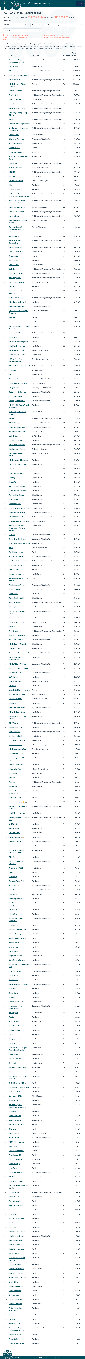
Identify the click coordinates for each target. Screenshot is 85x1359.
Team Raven (13, 370)
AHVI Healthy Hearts (17, 486)
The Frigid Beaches (16, 753)
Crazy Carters (14, 993)
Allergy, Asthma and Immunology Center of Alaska (17, 528)
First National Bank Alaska (19, 75)
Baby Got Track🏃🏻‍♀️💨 (17, 881)
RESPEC (12, 172)
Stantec (12, 782)
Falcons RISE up (15, 673)
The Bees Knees (15, 1291)
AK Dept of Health (16, 71)
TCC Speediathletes (16, 473)
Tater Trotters (14, 846)
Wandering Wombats (17, 1124)
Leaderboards (27, 1358)
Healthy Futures (40, 3)
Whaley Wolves (15, 1120)
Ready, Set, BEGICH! (16, 598)
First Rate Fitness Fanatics (19, 668)
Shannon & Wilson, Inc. (17, 333)
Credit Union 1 (14, 148)
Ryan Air (12, 317)
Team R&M (13, 104)
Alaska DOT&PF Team (17, 108)
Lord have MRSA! (15, 736)
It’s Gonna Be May (16, 396)
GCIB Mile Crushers (16, 282)
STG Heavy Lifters (16, 469)
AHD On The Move (16, 1177)
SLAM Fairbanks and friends (19, 508)
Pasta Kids (13, 1146)
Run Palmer (13, 337)
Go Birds (12, 1319)
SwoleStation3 (14, 1323)
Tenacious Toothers (16, 152)
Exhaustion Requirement (18, 431)
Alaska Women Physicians (18, 460)
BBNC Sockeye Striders (17, 207)
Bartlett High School (16, 495)
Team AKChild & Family (17, 355)
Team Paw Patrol (15, 189)
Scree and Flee (14, 322)
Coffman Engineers (16, 91)
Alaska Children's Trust (17, 664)
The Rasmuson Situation (18, 585)
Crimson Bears (14, 648)
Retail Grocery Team (16, 1249)
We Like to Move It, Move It (19, 690)
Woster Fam (13, 947)
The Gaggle (13, 594)
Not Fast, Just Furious (17, 449)
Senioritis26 (13, 1339)
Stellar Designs (14, 833)
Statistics (47, 1358)
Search (35, 1358)
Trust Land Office (15, 971)
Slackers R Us (14, 1295)
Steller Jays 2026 (15, 1096)
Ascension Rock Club (16, 350)
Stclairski (12, 686)
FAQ (50, 3)
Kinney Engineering (16, 247)
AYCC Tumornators (16, 640)
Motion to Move (15, 841)
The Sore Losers (15, 797)
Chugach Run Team (16, 1159)
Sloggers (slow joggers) (18, 929)
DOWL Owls (13, 95)
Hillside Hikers (14, 1245)
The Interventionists (16, 1236)
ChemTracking (14, 1164)
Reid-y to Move (15, 602)
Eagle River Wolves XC (17, 565)
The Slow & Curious (16, 1181)
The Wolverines (15, 681)
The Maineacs (14, 975)
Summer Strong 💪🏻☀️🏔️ (18, 802)
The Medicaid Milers (16, 1269)
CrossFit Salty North (16, 622)
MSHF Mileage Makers (17, 423)
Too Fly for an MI (15, 440)
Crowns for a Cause (16, 1315)
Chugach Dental (15, 388)
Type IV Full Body (15, 1264)
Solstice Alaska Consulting (19, 561)
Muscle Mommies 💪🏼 (16, 837)
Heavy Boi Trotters (16, 1240)
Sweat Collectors (15, 745)
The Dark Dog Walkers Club (19, 1087)
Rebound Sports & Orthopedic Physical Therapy (16, 229)
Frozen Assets (14, 618)
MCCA (11, 374)
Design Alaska (14, 298)
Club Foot (12, 286)
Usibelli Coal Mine (15, 436)
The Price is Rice (15, 1335)
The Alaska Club (15, 769)
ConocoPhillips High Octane (19, 124)
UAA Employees (15, 66)
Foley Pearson (14, 589)
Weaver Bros (14, 236)
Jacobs (11, 119)
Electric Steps (14, 1137)
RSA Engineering (15, 732)
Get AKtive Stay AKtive (17, 1083)
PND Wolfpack (14, 80)
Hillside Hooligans (16, 1273)
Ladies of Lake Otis (16, 727)
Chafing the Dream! (16, 607)
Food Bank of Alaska (16, 556)
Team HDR (13, 163)
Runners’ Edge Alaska (17, 694)
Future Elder (13, 773)
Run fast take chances (17, 1223)
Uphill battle (13, 1227)
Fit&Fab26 (13, 703)
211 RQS (12, 1063)
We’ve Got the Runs (16, 1002)
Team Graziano (14, 925)
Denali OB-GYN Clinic (17, 868)
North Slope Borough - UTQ (19, 653)
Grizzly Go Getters (16, 181)
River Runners (14, 951)
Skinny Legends (14, 1201)
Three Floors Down (16, 1299)
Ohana (11, 1034)
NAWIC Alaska (14, 1092)
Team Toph (13, 872)
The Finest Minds (15, 1304)
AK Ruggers (13, 1013)
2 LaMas (12, 997)
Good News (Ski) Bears (17, 539)
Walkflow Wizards (15, 699)
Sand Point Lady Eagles (17, 1277)
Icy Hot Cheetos (15, 1059)
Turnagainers (14, 216)
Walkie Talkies (14, 828)
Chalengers (13, 1129)
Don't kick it (13, 1282)
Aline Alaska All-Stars (17, 712)
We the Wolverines (16, 252)
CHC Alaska (13, 723)
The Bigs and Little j (16, 1343)
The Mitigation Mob (16, 1172)
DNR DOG (13, 824)
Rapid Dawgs (14, 1253)
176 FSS (12, 535)
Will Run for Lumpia (16, 1205)
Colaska (12, 269)
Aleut (11, 548)
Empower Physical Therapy (19, 521)
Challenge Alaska (15, 379)
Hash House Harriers (16, 1026)
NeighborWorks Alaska (17, 707)
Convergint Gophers (16, 212)
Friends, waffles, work (17, 401)
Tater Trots (13, 1043)
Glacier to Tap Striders (17, 139)
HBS (10, 185)
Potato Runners (15, 1116)
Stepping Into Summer (17, 960)
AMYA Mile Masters (16, 1142)
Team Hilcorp (14, 135)
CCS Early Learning (16, 273)
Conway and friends (16, 1151)
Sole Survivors (14, 1021)
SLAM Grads (13, 677)
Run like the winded (16, 552)
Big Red (12, 778)
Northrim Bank (14, 256)
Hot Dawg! (13, 877)
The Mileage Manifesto (17, 813)
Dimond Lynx (14, 499)
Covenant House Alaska (18, 427)
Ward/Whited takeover (17, 938)
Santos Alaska (14, 265)
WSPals (12, 418)
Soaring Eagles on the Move (19, 543)
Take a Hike (13, 1214)
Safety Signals (14, 885)
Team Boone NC (15, 1155)
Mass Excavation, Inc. (17, 445)
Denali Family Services (17, 512)
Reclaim (12, 1072)
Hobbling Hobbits (15, 899)
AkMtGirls (13, 914)
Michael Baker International (19, 366)
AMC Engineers (15, 278)
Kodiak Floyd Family (16, 765)
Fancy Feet (13, 1210)
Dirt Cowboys (14, 631)
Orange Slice (13, 894)
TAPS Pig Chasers (15, 99)
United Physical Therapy (18, 383)
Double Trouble (15, 1030)
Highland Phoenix (15, 956)
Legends (12, 988)
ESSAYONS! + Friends (17, 635)
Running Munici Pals (16, 1218)
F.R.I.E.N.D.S (13, 260)
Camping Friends (15, 1039)
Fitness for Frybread (16, 574)
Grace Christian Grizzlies (18, 464)
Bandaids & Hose (15, 504)
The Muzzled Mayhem (17, 346)
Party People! (14, 1197)
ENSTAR (12, 176)
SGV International (15, 168)
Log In (80, 3)
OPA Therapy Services (17, 740)
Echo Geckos (13, 1100)
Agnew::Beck (14, 786)
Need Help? (16, 1358)
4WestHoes (13, 1054)
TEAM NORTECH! (16, 517)
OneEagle (12, 478)
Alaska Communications (17, 749)
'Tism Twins (13, 1168)
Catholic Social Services (18, 392)
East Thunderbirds (16, 143)
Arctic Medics (14, 943)
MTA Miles (13, 910)
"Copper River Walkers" (17, 491)
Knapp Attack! (14, 482)
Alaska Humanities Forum (18, 984)
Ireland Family (14, 569)
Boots (11, 1017)
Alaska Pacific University (18, 644)
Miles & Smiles (14, 1133)
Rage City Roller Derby (17, 1067)
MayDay (12, 857)
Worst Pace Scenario (17, 890)
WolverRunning (15, 934)
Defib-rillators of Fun (17, 1286)
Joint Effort (13, 980)
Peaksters (12, 627)
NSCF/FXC (13, 1111)
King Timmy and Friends (18, 302)
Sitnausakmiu (14, 1192)
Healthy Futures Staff (17, 306)
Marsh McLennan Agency (18, 342)
